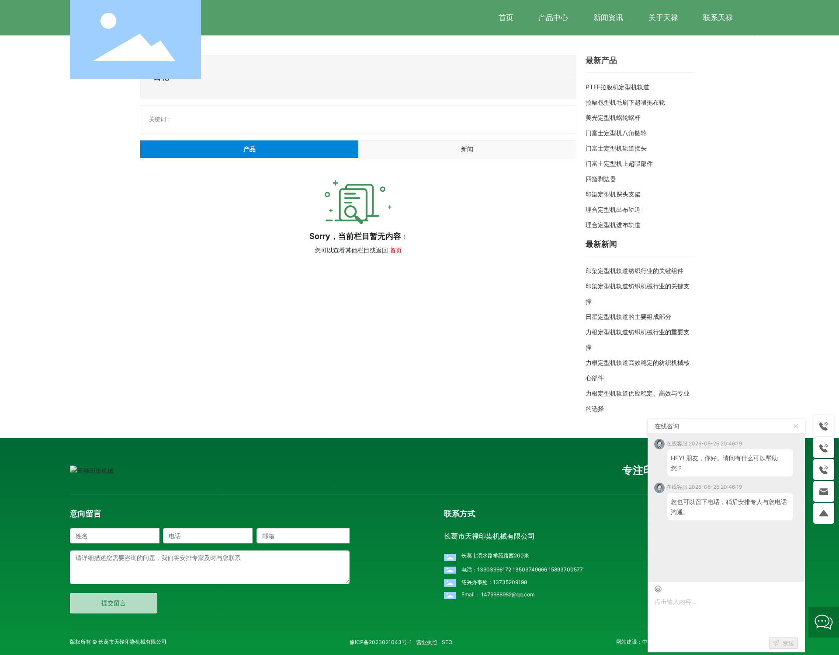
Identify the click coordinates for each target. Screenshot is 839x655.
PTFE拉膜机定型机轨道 (617, 87)
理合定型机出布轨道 (613, 209)
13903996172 (494, 569)
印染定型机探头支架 (613, 194)
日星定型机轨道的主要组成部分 (628, 316)
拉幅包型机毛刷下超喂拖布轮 (625, 102)
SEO (447, 642)
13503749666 (530, 569)
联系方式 (459, 513)
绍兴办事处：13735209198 (494, 582)
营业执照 (426, 642)
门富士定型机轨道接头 (616, 148)
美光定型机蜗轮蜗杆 (613, 117)
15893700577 (565, 569)
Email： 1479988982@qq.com (497, 594)
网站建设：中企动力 (639, 641)
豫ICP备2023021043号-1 (381, 642)
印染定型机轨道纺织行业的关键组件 (634, 270)
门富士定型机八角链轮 (616, 133)
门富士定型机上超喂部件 (619, 163)
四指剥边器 (601, 178)
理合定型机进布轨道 (613, 224)
